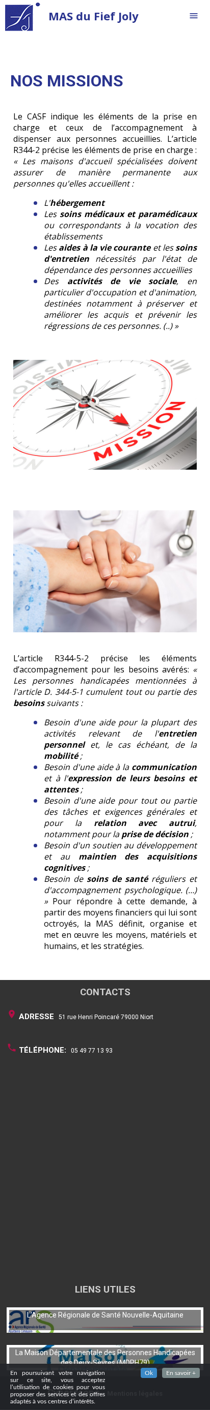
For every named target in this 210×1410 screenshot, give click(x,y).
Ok (149, 1373)
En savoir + (181, 1373)
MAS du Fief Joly (93, 15)
